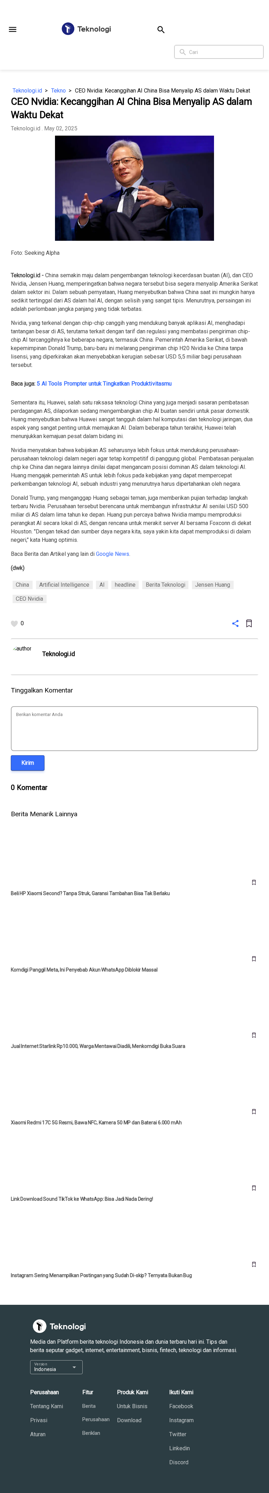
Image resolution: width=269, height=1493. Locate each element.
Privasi (38, 1420)
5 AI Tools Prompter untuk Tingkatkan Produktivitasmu (104, 383)
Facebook (181, 1406)
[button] (12, 29)
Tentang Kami (46, 1406)
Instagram (181, 1420)
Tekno (58, 90)
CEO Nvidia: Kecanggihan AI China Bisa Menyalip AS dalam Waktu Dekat (162, 90)
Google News (112, 554)
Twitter (177, 1434)
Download (129, 1420)
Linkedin (179, 1448)
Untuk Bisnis (132, 1406)
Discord (178, 1462)
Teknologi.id (27, 90)
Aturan (38, 1434)
